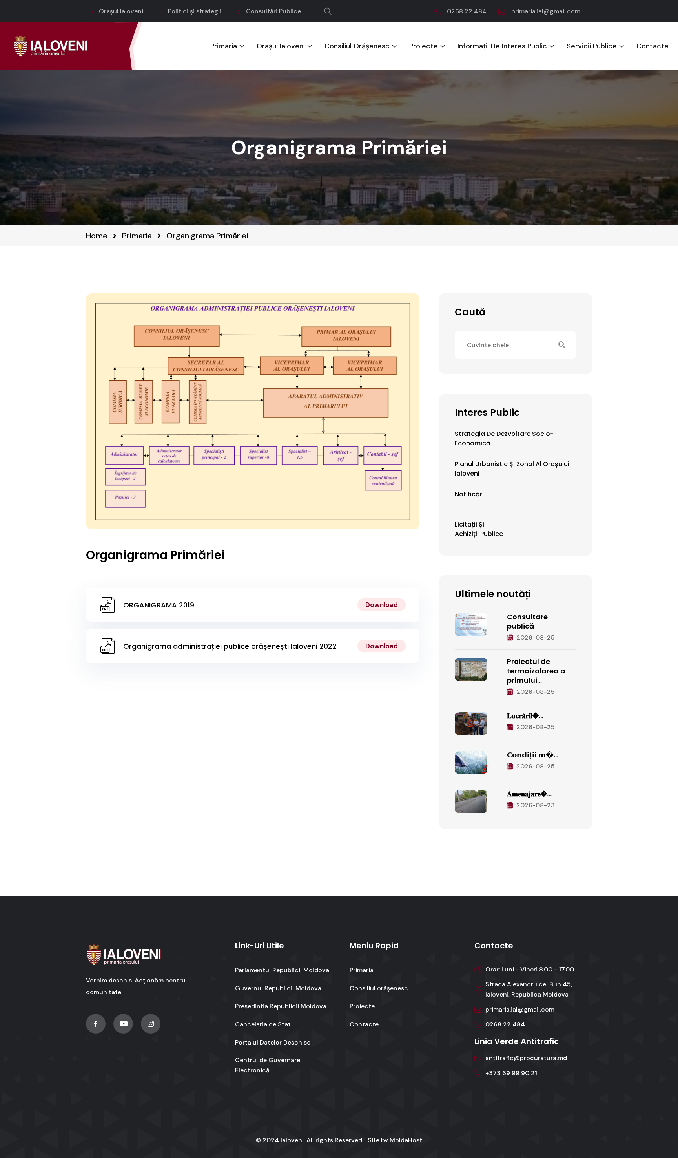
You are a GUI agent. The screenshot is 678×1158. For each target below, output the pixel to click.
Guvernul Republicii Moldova (278, 988)
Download (381, 604)
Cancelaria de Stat (263, 1024)
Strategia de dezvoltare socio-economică (504, 438)
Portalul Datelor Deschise (272, 1042)
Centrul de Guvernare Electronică (267, 1065)
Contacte (652, 46)
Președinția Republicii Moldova (280, 1006)
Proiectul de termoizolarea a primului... (536, 671)
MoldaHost (406, 1140)
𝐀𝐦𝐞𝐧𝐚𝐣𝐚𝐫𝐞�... (529, 794)
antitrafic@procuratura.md (526, 1058)
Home (97, 236)
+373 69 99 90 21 (511, 1073)
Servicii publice (592, 46)
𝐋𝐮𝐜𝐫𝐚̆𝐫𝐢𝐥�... (525, 716)
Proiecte (423, 46)
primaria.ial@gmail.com (545, 11)
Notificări (469, 494)
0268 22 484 (467, 11)
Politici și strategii (194, 11)
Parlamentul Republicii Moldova (282, 970)
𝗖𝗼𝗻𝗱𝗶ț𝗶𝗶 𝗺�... (532, 755)
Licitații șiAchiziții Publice (479, 529)
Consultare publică (527, 621)
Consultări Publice (273, 11)
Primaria (223, 46)
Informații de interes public (502, 46)
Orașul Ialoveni (121, 11)
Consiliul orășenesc (357, 46)
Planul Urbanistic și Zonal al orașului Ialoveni (512, 468)
